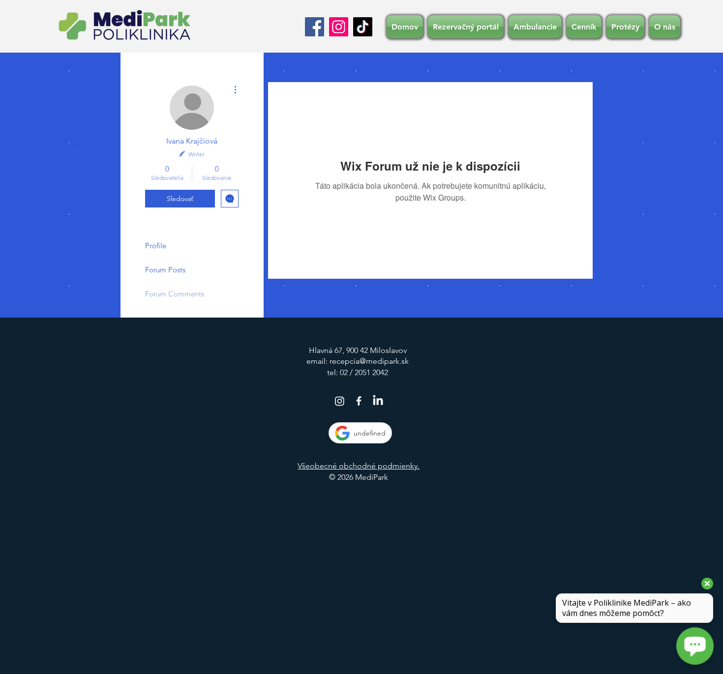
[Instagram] (338, 26)
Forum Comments (174, 293)
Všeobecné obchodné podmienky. (359, 465)
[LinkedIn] (378, 401)
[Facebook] (314, 26)
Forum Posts (165, 269)
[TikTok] (362, 26)
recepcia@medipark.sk (369, 361)
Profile (155, 245)
